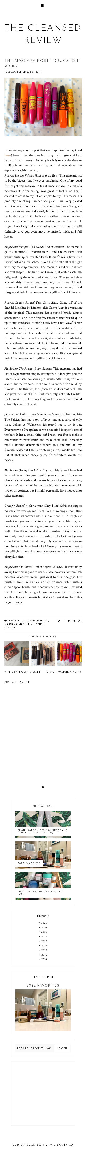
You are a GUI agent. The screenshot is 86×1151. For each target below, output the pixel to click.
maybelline (26, 624)
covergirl (15, 620)
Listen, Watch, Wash (63, 671)
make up (42, 620)
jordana (30, 620)
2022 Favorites (29, 863)
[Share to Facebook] (64, 621)
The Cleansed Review (37, 1144)
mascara (10, 624)
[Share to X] (58, 621)
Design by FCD (63, 1144)
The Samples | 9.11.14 (23, 671)
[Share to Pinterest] (69, 621)
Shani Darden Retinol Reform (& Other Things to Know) (43, 831)
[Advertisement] (43, 1093)
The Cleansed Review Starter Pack (40, 892)
